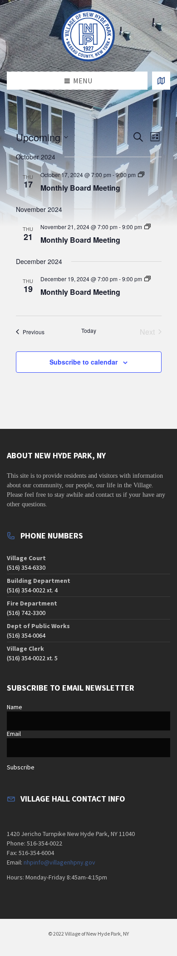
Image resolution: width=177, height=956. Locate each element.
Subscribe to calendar (83, 361)
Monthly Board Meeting (80, 188)
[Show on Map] (161, 81)
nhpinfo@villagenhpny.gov (59, 862)
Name (14, 707)
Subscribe (20, 767)
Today (88, 330)
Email (14, 733)
